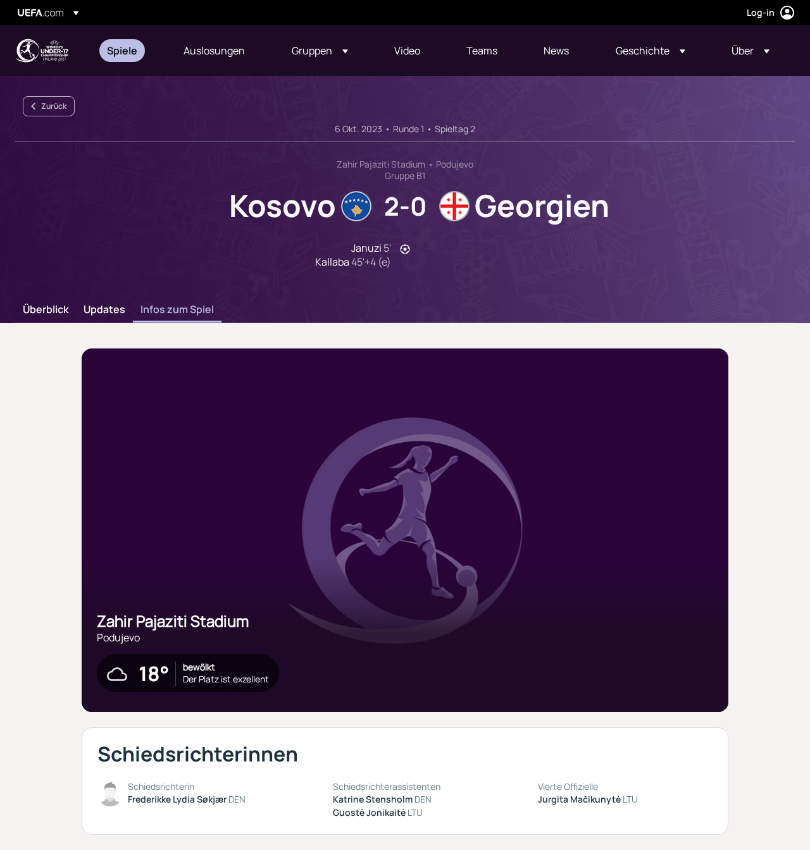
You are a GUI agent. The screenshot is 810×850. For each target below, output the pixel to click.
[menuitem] (129, 51)
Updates (104, 310)
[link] (122, 51)
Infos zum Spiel (177, 310)
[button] (320, 51)
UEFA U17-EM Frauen (41, 51)
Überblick (45, 310)
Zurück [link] (53, 106)
